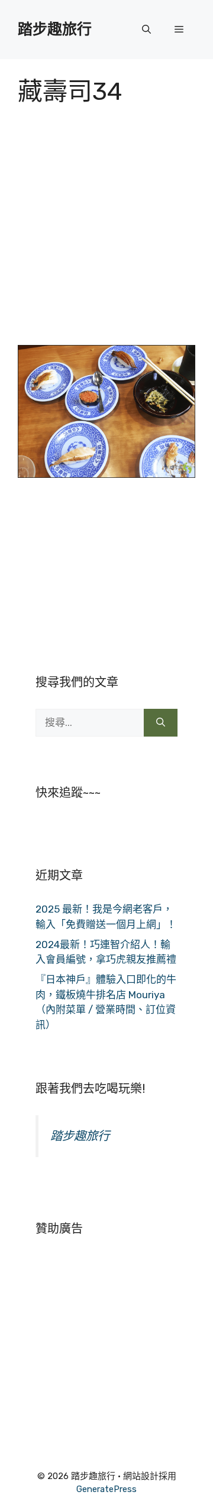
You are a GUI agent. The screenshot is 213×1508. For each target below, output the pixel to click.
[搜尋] (161, 723)
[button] (146, 29)
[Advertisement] (106, 232)
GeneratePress (106, 1489)
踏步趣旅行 (55, 29)
